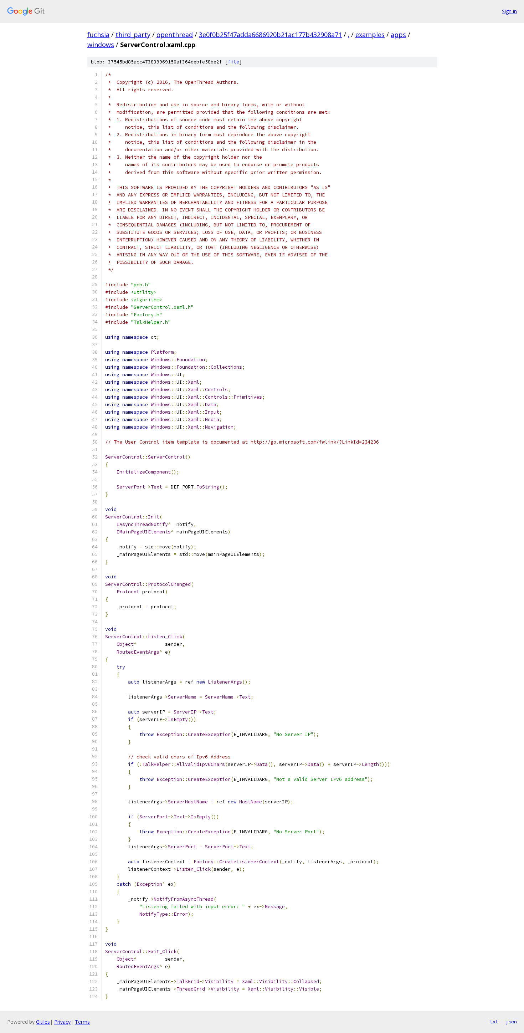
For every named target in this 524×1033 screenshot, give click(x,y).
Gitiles (43, 1021)
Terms (82, 1021)
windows (100, 44)
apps (398, 34)
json (511, 1021)
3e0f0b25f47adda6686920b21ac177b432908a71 (270, 34)
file (233, 62)
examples (370, 34)
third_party (132, 34)
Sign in (509, 11)
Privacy (62, 1021)
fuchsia (98, 34)
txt (494, 1021)
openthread (174, 34)
